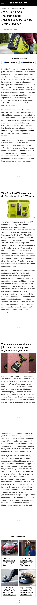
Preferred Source (11, 62)
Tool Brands (13, 8)
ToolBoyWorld (31, 371)
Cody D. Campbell (9, 28)
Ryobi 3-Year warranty (13, 464)
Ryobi (22, 8)
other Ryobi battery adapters (12, 394)
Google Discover (28, 62)
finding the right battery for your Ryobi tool (17, 131)
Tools (3, 8)
